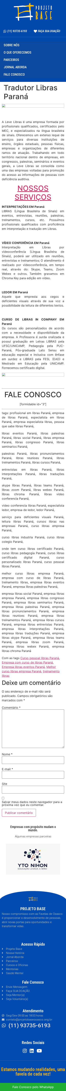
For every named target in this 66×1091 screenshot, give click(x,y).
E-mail (7, 769)
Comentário (11, 707)
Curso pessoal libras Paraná (39, 658)
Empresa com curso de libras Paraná (27, 662)
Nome (7, 754)
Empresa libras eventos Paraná (23, 667)
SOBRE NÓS (11, 45)
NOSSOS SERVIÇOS (33, 193)
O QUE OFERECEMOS (17, 52)
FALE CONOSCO (14, 74)
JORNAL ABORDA (15, 67)
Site (4, 783)
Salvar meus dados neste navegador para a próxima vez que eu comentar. (32, 803)
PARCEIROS (11, 60)
